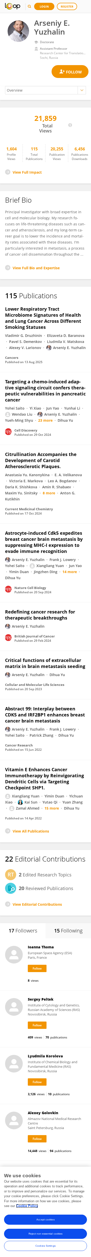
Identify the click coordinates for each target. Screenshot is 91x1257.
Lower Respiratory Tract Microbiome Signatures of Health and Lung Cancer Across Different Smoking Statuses (43, 318)
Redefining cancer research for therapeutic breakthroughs (40, 615)
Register (67, 6)
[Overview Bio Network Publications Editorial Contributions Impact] (45, 90)
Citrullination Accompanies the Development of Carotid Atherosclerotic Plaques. (41, 460)
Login (44, 6)
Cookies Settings (45, 1245)
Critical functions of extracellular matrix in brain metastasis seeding (45, 663)
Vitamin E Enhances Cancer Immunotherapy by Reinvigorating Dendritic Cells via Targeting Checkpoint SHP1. (44, 778)
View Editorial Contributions (37, 904)
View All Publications (31, 831)
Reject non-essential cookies (46, 1233)
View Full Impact (27, 172)
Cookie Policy (27, 1206)
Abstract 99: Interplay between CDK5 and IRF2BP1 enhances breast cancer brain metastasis (45, 715)
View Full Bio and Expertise (36, 267)
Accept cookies (45, 1219)
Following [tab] (68, 930)
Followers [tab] (23, 930)
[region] (45, 1212)
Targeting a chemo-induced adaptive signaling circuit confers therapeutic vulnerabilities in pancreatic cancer (45, 391)
